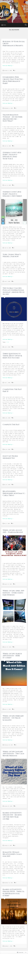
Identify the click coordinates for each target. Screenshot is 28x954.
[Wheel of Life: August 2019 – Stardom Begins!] (14, 548)
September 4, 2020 (8, 108)
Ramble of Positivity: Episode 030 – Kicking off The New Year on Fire (12, 816)
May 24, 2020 (7, 417)
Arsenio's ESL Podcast (13, 15)
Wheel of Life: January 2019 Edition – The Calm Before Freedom (13, 754)
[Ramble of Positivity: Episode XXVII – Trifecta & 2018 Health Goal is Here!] (14, 911)
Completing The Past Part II (12, 390)
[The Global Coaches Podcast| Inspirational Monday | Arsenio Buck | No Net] (14, 309)
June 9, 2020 (7, 281)
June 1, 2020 (7, 382)
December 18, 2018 (8, 882)
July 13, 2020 (7, 185)
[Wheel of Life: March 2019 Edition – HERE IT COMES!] (14, 673)
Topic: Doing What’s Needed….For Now (12, 255)
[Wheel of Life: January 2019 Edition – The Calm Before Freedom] (14, 771)
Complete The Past (11, 424)
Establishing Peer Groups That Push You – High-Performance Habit (13, 80)
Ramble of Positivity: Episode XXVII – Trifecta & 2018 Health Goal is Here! (13, 892)
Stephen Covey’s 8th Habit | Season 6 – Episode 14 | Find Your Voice (12, 155)
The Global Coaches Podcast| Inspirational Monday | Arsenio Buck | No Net (14, 291)
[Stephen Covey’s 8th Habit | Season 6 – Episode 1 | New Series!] (14, 211)
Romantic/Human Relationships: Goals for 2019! (12, 854)
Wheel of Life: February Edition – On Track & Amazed (13, 718)
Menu (4, 25)
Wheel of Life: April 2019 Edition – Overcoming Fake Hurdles (13, 593)
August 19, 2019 (8, 584)
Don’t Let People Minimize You (10, 457)
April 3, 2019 (7, 709)
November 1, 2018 (8, 946)
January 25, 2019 (8, 806)
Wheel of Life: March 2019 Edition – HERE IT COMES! (12, 656)
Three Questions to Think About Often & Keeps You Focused (12, 356)
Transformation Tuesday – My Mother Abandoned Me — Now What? (12, 118)
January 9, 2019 (8, 845)
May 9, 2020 (7, 523)
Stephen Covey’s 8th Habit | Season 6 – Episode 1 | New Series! (12, 194)
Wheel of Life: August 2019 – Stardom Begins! (13, 531)
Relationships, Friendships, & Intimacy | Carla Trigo (14, 493)
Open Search (25, 25)
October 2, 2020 (8, 70)
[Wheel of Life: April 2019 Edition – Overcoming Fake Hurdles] (14, 611)
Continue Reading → (8, 65)
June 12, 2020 (7, 247)
